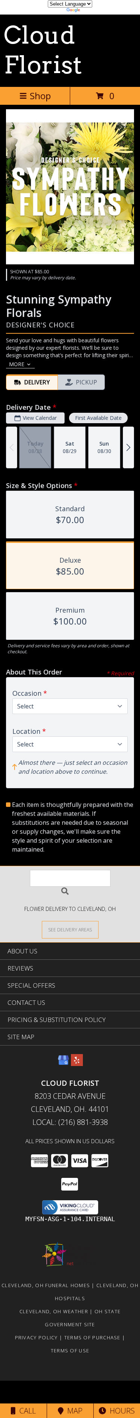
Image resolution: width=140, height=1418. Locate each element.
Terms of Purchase (92, 1337)
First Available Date (98, 417)
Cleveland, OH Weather (53, 1311)
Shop (40, 95)
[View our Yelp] (77, 1063)
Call (26, 1411)
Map (73, 1411)
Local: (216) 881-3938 (70, 1122)
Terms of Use (70, 1350)
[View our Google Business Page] (63, 1063)
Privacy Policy (36, 1337)
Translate (92, 11)
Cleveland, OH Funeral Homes (45, 1285)
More (16, 364)
